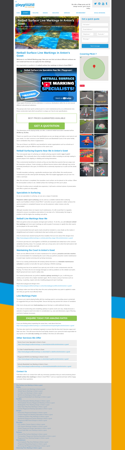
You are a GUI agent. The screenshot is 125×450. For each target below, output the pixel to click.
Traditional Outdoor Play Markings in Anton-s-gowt (33, 416)
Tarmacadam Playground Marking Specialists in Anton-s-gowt (37, 436)
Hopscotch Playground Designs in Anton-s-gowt (32, 412)
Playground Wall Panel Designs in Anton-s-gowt (32, 420)
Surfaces (67, 12)
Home (18, 12)
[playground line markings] (26, 5)
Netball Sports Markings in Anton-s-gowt (30, 391)
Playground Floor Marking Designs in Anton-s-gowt (33, 438)
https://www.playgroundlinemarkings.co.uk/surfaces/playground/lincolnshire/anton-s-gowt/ (44, 286)
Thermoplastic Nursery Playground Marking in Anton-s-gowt (36, 403)
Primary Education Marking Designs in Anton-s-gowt (34, 401)
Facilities (35, 12)
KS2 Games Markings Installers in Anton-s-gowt (32, 426)
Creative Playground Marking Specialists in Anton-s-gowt (35, 414)
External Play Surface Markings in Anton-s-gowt (32, 434)
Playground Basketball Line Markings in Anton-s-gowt (34, 397)
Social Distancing (99, 12)
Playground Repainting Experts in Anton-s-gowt (32, 444)
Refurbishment (80, 12)
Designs (45, 12)
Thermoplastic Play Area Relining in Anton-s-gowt (33, 442)
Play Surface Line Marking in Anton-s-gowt (29, 385)
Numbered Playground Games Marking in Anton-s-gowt (35, 418)
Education (55, 12)
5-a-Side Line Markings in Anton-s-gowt (30, 393)
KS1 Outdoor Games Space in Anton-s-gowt (31, 424)
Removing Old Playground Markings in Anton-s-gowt (34, 446)
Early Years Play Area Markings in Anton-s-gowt (32, 406)
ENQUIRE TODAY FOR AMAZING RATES (46, 318)
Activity (25, 12)
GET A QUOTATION (46, 125)
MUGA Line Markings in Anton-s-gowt (29, 395)
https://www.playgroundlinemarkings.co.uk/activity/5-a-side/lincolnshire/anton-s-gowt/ (44, 352)
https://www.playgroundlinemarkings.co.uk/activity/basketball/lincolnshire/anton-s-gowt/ (44, 366)
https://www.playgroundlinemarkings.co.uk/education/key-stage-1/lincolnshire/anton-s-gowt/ (45, 238)
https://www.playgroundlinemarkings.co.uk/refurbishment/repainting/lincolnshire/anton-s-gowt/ (45, 325)
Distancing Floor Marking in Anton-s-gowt (29, 448)
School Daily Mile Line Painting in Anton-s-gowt (32, 430)
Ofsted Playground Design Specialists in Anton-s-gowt (34, 428)
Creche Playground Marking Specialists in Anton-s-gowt (35, 408)
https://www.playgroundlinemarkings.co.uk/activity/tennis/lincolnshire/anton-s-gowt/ (43, 344)
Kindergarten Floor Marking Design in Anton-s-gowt (33, 405)
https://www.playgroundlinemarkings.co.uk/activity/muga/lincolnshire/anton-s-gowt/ (43, 359)
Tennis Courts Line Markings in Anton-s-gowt (31, 389)
